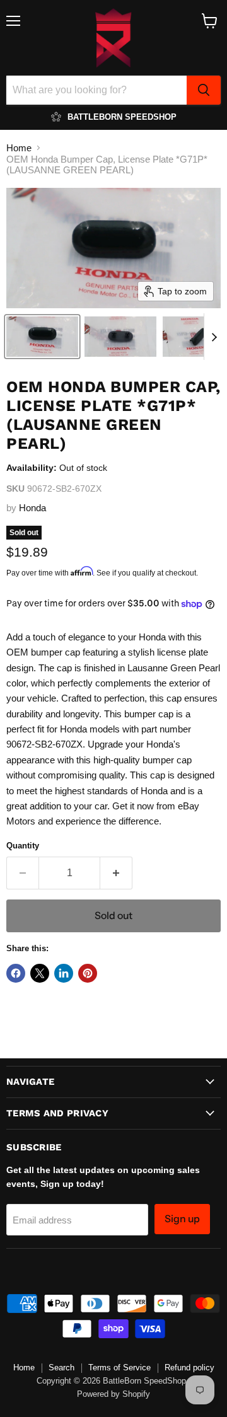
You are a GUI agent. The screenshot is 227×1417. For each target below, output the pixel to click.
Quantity (22, 845)
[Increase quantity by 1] (116, 873)
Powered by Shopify (113, 1394)
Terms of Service (119, 1367)
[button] (42, 336)
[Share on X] (39, 973)
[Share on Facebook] (15, 973)
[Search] (204, 90)
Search (61, 1367)
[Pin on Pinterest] (87, 973)
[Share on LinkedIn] (63, 973)
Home (19, 147)
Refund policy (189, 1367)
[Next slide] (214, 336)
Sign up (182, 1219)
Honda (32, 507)
